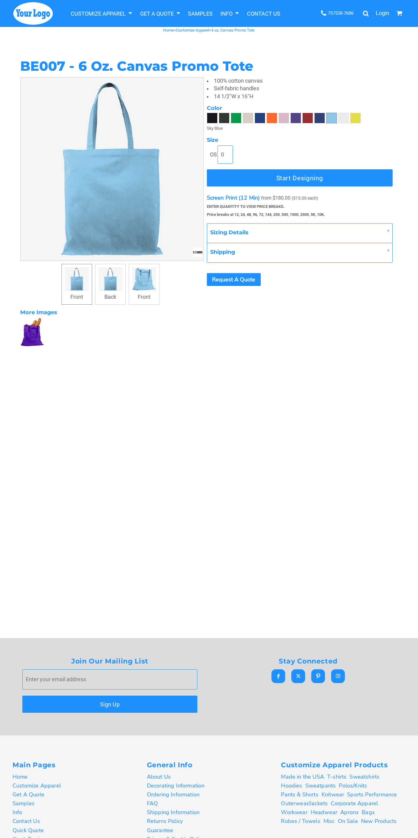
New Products (379, 821)
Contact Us (26, 821)
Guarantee (160, 830)
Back (110, 297)
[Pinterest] (318, 676)
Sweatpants (320, 785)
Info (17, 812)
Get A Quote (28, 794)
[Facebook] (278, 676)
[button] (101, 13)
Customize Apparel (192, 30)
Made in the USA (302, 776)
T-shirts (336, 776)
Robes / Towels (300, 821)
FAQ (152, 803)
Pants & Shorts (299, 794)
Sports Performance (372, 794)
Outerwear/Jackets (304, 803)
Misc (329, 821)
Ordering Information (173, 794)
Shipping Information (173, 812)
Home (168, 30)
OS (213, 155)
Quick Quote (28, 830)
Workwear (294, 812)
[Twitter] (298, 676)
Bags (368, 812)
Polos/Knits (353, 785)
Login (382, 13)
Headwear (324, 812)
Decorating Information (176, 785)
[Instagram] (338, 676)
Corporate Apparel (354, 803)
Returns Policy (165, 821)
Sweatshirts (364, 776)
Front (76, 297)
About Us (159, 776)
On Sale (348, 821)
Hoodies (291, 785)
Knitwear (333, 794)
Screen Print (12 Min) (233, 197)
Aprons (349, 812)
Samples (24, 803)
